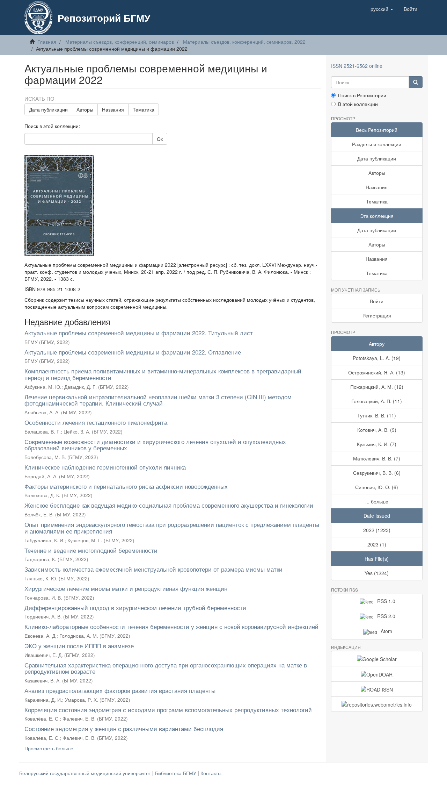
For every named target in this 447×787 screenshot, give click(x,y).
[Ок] (416, 82)
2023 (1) (376, 544)
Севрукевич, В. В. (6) (377, 472)
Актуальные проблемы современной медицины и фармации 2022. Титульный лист (138, 332)
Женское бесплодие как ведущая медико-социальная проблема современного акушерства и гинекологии (168, 505)
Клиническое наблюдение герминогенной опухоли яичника (105, 467)
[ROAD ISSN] (377, 689)
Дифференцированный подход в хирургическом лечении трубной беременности (135, 607)
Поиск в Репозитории (362, 95)
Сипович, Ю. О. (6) (376, 487)
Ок (160, 138)
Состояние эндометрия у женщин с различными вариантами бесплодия (123, 728)
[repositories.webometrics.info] (377, 704)
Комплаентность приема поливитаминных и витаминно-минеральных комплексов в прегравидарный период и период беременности (162, 374)
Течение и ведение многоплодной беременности (90, 550)
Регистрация (376, 315)
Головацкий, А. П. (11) (376, 401)
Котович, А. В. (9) (376, 429)
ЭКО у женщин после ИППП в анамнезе (79, 645)
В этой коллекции (358, 103)
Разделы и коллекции (376, 144)
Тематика (143, 109)
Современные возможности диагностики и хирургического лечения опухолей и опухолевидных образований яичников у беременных (155, 444)
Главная (46, 41)
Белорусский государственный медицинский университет (85, 773)
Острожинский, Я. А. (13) (376, 372)
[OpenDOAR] (377, 673)
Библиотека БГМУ (176, 773)
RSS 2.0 (386, 616)
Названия (113, 109)
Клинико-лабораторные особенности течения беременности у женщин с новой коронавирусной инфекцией (171, 626)
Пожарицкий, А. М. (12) (376, 386)
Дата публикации (48, 109)
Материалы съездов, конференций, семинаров (119, 41)
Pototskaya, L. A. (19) (377, 358)
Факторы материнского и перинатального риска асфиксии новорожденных (126, 486)
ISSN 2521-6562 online (356, 65)
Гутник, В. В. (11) (377, 415)
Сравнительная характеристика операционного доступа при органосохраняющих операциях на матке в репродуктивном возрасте (165, 668)
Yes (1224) (377, 573)
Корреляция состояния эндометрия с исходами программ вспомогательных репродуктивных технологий (168, 709)
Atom (386, 631)
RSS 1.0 (386, 601)
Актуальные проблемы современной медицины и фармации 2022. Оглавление (132, 352)
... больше (376, 501)
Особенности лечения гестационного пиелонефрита (95, 422)
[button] (381, 8)
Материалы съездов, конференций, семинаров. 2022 (244, 41)
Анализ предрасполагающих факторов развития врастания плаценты (119, 690)
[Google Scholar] (377, 658)
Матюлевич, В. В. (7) (376, 458)
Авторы (84, 109)
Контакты (210, 773)
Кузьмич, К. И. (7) (376, 444)
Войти (376, 301)
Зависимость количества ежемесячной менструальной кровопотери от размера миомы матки (153, 569)
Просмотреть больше (48, 748)
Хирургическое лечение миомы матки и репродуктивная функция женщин (125, 588)
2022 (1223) (376, 530)
